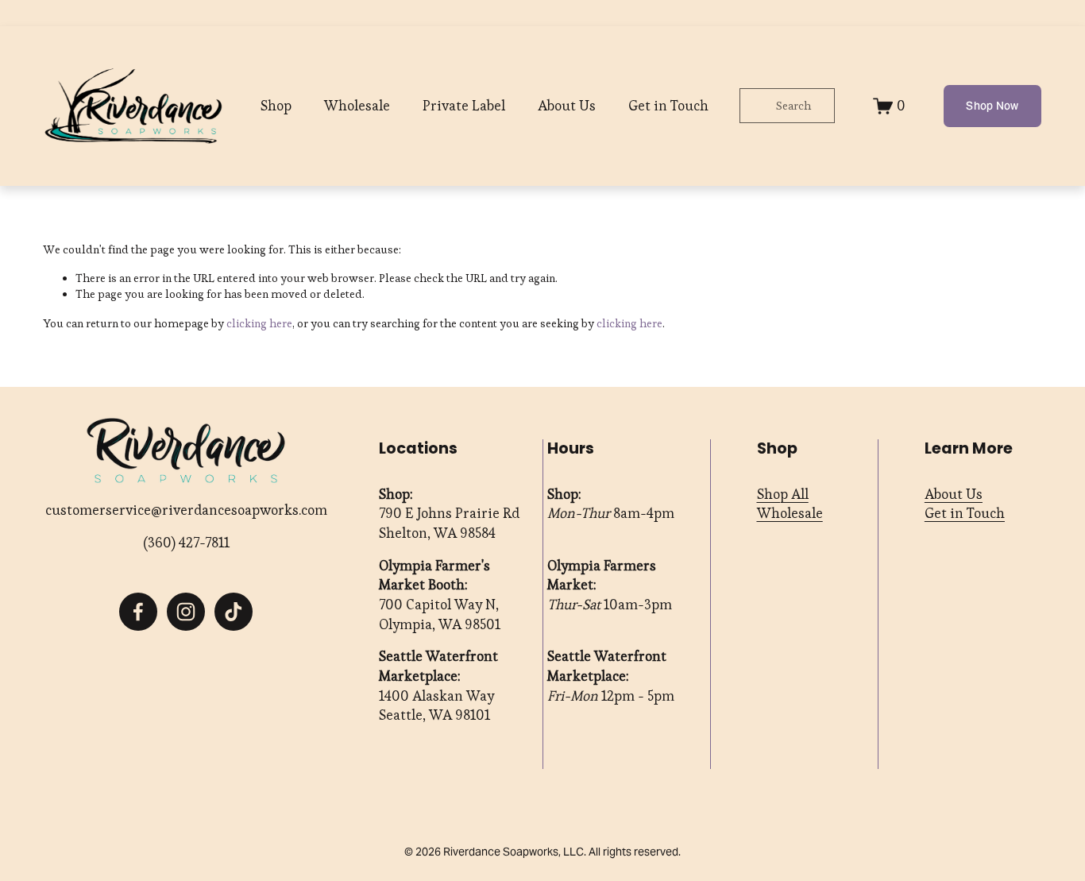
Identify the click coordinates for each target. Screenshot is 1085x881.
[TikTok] (233, 612)
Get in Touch (668, 105)
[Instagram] (186, 612)
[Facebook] (138, 612)
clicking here (259, 323)
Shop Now (992, 106)
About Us (567, 105)
